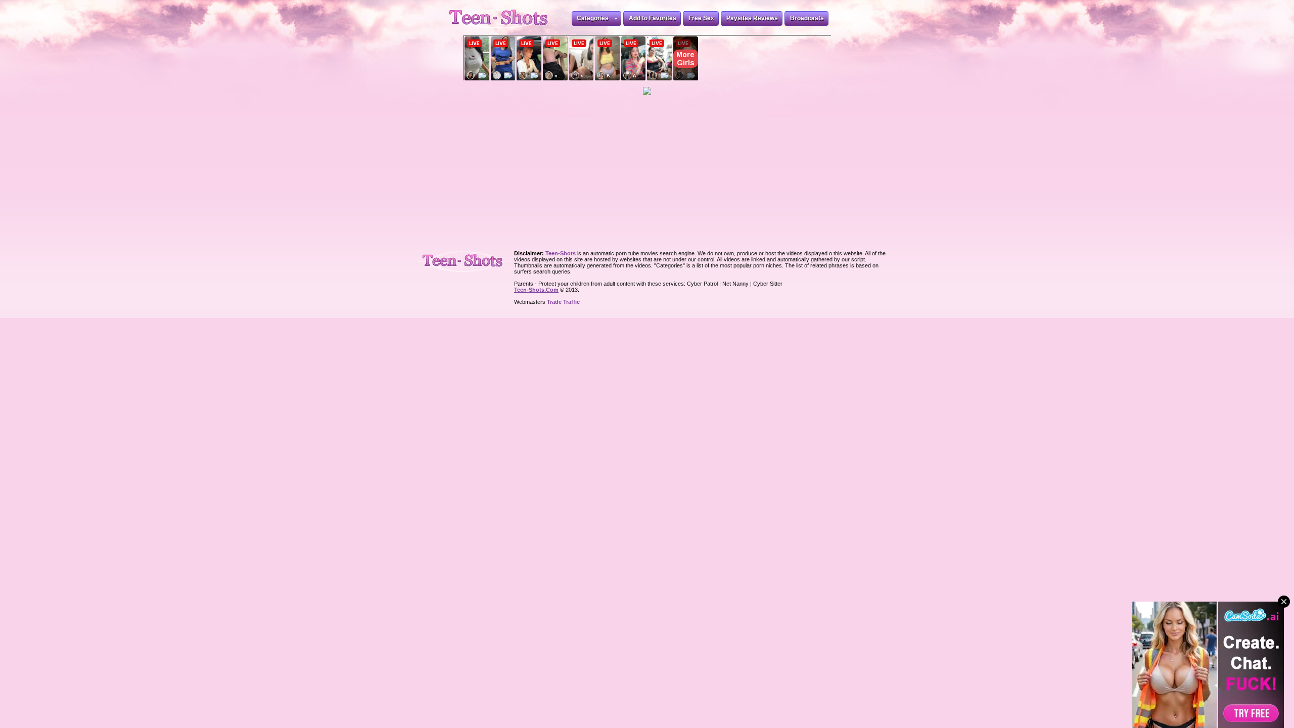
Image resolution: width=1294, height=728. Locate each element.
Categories (593, 18)
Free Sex (701, 18)
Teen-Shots (467, 259)
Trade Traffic (563, 302)
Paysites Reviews (752, 18)
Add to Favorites (652, 18)
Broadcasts (807, 18)
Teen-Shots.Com (536, 290)
